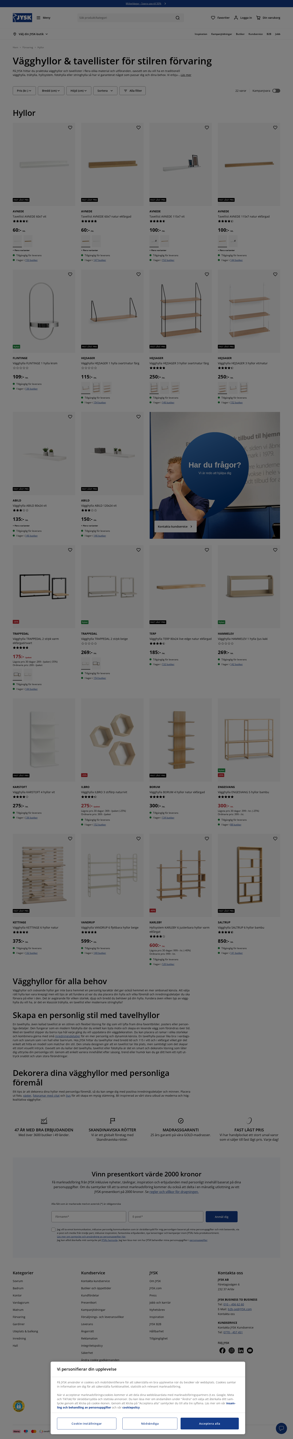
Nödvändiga (150, 1423)
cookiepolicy (131, 1407)
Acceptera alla (209, 1423)
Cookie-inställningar (87, 1423)
